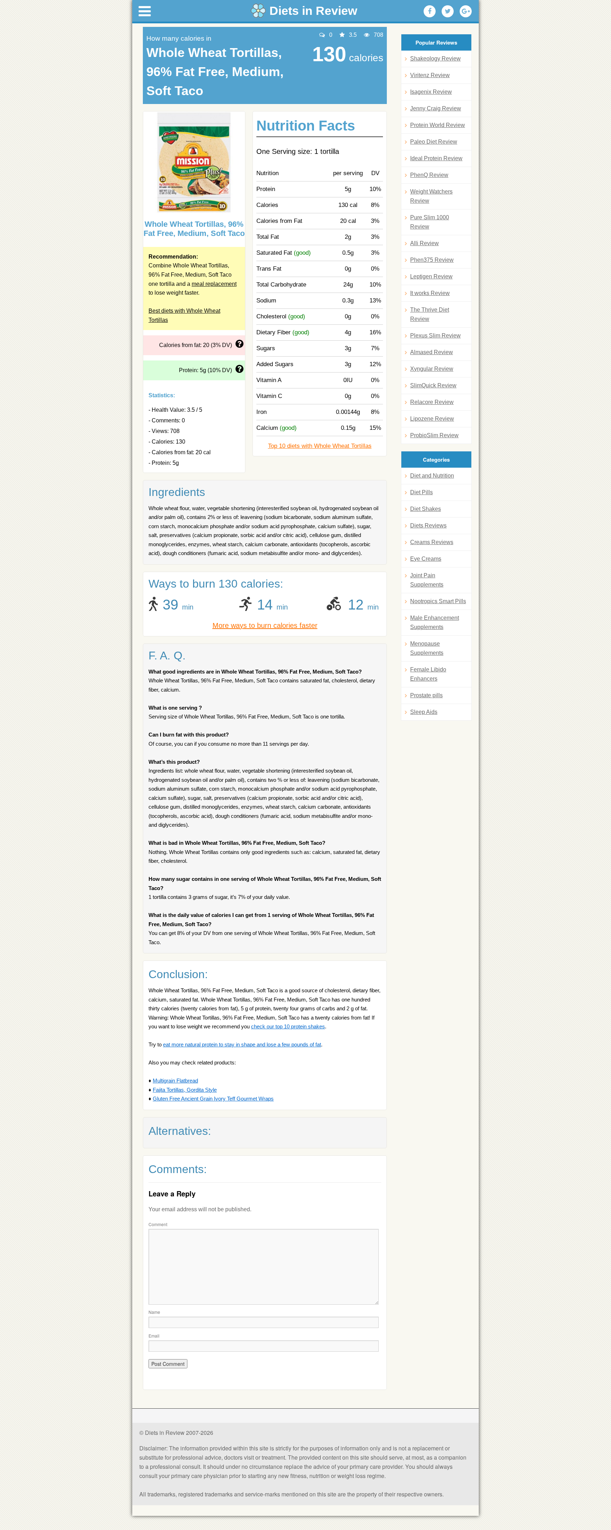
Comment (158, 1224)
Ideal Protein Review (436, 158)
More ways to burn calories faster (265, 625)
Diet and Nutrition (432, 476)
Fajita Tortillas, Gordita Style (185, 1090)
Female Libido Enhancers (428, 674)
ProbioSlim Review (434, 435)
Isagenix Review (431, 92)
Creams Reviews (431, 542)
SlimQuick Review (433, 385)
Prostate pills (426, 695)
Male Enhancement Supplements (434, 622)
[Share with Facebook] (430, 11)
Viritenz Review (430, 75)
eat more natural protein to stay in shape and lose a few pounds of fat (242, 1044)
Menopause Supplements (426, 648)
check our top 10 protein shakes (288, 1026)
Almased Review (431, 352)
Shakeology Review (435, 59)
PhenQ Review (429, 175)
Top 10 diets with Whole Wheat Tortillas (320, 446)
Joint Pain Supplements (426, 580)
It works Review (430, 293)
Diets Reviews (428, 525)
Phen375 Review (432, 260)
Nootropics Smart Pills (438, 601)
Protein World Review (437, 125)
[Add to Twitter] (448, 11)
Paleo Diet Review (433, 142)
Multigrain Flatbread (175, 1081)
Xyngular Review (431, 369)
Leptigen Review (431, 276)
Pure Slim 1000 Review (429, 222)
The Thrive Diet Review (429, 314)
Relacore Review (432, 402)
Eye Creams (425, 559)
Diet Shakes (425, 509)
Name (154, 1312)
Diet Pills (421, 492)
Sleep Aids (423, 712)
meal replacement (214, 284)
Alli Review (424, 243)
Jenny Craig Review (435, 108)
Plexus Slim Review (435, 336)
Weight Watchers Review (431, 196)
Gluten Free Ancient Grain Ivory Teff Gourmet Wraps (213, 1099)
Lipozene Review (432, 419)
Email (154, 1336)
